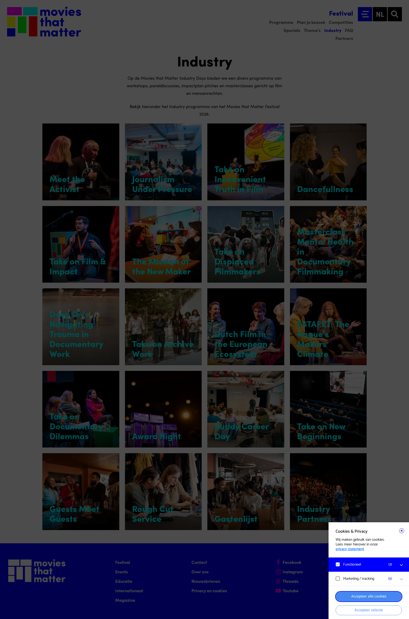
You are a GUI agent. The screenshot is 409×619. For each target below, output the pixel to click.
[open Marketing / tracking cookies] (401, 579)
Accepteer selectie (369, 610)
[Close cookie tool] (401, 530)
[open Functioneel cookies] (401, 565)
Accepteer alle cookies (369, 596)
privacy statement (350, 549)
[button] (364, 564)
